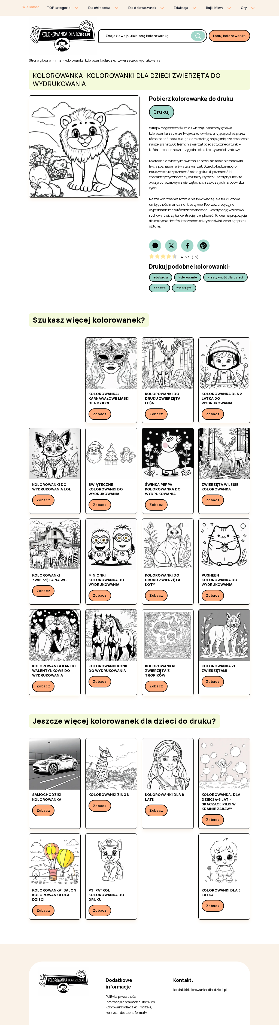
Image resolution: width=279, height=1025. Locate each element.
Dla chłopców (99, 7)
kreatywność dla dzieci (225, 277)
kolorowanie (187, 277)
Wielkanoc (30, 7)
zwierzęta (184, 288)
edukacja (160, 277)
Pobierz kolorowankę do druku (191, 98)
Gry (244, 7)
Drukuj (161, 112)
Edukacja (181, 7)
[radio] (151, 257)
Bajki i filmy (214, 7)
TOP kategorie (59, 7)
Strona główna (40, 60)
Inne (57, 60)
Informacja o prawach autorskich (130, 1002)
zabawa (159, 288)
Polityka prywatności (121, 996)
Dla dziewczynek (142, 7)
